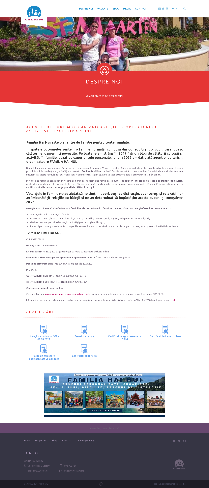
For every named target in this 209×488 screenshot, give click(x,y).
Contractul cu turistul (84, 355)
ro (173, 9)
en (177, 9)
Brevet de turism (84, 336)
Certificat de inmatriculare (165, 336)
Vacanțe (102, 8)
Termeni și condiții (85, 440)
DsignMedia (180, 484)
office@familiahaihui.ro (74, 471)
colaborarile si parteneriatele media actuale (67, 294)
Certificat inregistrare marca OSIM (124, 338)
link (173, 300)
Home (26, 440)
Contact (140, 8)
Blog (116, 8)
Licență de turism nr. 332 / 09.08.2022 (44, 338)
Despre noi (86, 8)
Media (127, 8)
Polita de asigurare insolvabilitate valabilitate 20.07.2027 (43, 358)
